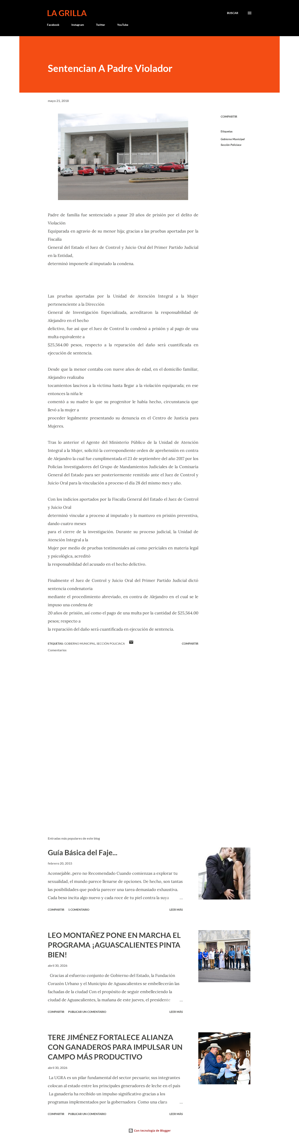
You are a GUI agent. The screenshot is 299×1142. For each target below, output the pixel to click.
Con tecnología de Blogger (152, 1130)
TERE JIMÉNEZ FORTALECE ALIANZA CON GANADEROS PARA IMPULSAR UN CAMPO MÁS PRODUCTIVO (115, 1047)
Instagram (77, 24)
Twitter (100, 24)
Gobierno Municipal (233, 139)
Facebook (53, 24)
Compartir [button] (229, 116)
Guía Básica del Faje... (82, 852)
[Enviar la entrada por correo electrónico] (131, 643)
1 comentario (78, 909)
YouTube (122, 24)
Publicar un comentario (87, 1011)
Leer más (176, 909)
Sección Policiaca (231, 144)
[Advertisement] (116, 785)
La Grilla (67, 13)
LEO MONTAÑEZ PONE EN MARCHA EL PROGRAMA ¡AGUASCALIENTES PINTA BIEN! (114, 945)
